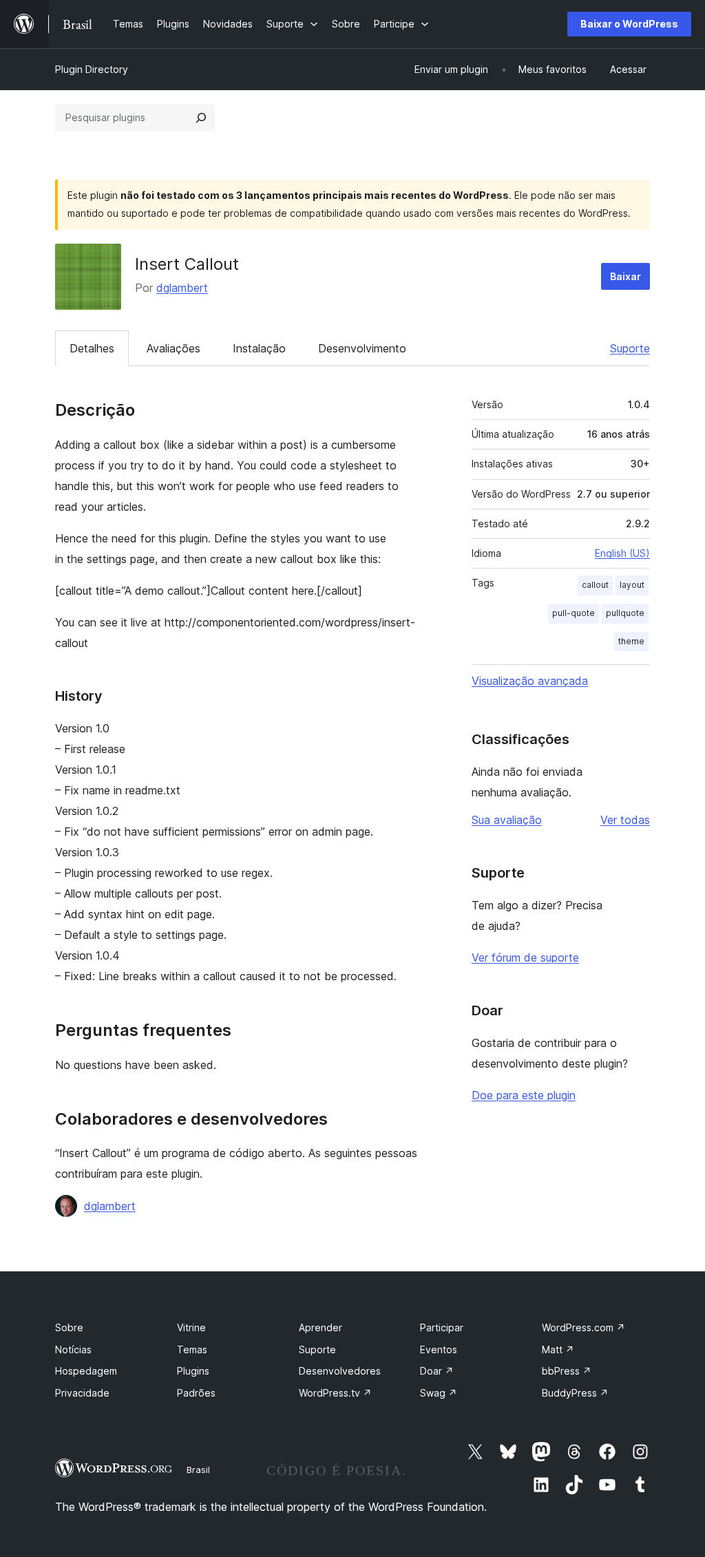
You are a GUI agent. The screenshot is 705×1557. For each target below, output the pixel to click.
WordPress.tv (335, 1393)
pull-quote (573, 613)
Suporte (630, 348)
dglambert (182, 288)
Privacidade (82, 1393)
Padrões (196, 1393)
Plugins (193, 1371)
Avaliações (173, 348)
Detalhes (92, 348)
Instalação (259, 348)
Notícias (73, 1349)
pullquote (625, 613)
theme (631, 641)
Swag (438, 1393)
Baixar (625, 276)
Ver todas (625, 820)
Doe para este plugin (524, 1095)
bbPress (566, 1371)
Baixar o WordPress (629, 24)
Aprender (320, 1327)
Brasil (198, 1469)
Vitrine (191, 1327)
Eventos (438, 1349)
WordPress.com (583, 1327)
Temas (192, 1349)
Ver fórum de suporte (525, 957)
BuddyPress (575, 1393)
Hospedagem (86, 1371)
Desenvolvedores (340, 1371)
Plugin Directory (91, 69)
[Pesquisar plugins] (201, 117)
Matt (558, 1349)
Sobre (69, 1327)
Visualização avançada (530, 681)
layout (632, 585)
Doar (437, 1371)
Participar (441, 1327)
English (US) (622, 553)
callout (595, 585)
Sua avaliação (507, 820)
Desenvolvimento (362, 348)
